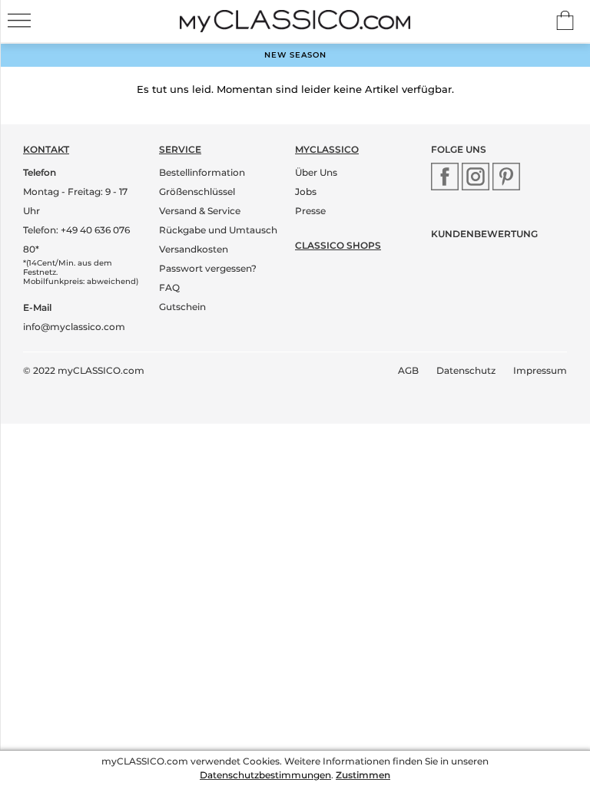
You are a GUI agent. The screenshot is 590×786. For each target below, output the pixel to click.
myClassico (327, 149)
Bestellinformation (202, 172)
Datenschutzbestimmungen (265, 775)
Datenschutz (466, 370)
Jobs (306, 191)
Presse (310, 210)
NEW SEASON (295, 55)
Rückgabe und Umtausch (218, 230)
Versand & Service (199, 210)
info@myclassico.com (74, 326)
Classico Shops (338, 245)
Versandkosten (193, 249)
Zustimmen (363, 775)
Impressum (540, 370)
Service (180, 149)
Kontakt (46, 149)
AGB (408, 370)
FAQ (169, 287)
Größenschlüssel (197, 191)
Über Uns (316, 172)
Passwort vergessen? (208, 268)
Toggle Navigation (19, 20)
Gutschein (182, 306)
